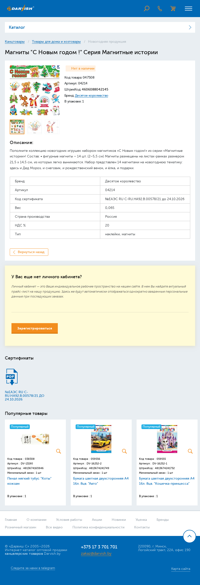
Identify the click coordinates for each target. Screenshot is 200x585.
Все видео (54, 527)
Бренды (163, 520)
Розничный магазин (20, 527)
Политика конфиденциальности (98, 527)
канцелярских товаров (24, 553)
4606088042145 (95, 89)
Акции (97, 520)
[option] (35, 90)
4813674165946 (33, 468)
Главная (11, 520)
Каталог (17, 27)
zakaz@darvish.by (96, 553)
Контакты (142, 527)
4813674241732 (165, 468)
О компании (36, 520)
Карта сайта (180, 569)
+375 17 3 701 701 (99, 546)
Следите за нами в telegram (33, 568)
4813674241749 (99, 468)
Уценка (141, 520)
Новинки (119, 520)
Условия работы (69, 520)
